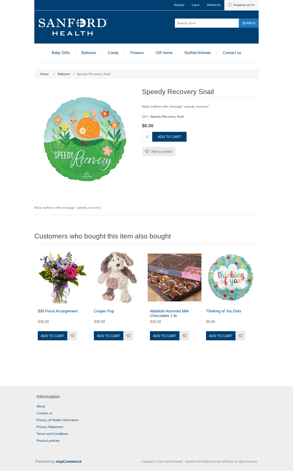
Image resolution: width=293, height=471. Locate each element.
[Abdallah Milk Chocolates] (174, 277)
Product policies (48, 440)
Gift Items (164, 53)
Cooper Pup (104, 311)
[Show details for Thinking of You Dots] (231, 277)
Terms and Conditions (52, 434)
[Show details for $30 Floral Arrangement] (62, 277)
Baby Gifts (61, 53)
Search (248, 23)
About (41, 406)
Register (179, 5)
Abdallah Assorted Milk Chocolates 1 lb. (169, 313)
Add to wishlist (161, 151)
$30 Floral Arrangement (58, 311)
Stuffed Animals (197, 53)
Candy (113, 53)
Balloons (88, 53)
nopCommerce (69, 461)
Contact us (232, 53)
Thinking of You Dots (223, 311)
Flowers (137, 53)
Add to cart (169, 137)
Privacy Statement (50, 427)
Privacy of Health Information (58, 420)
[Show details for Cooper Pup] (118, 277)
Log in (196, 5)
